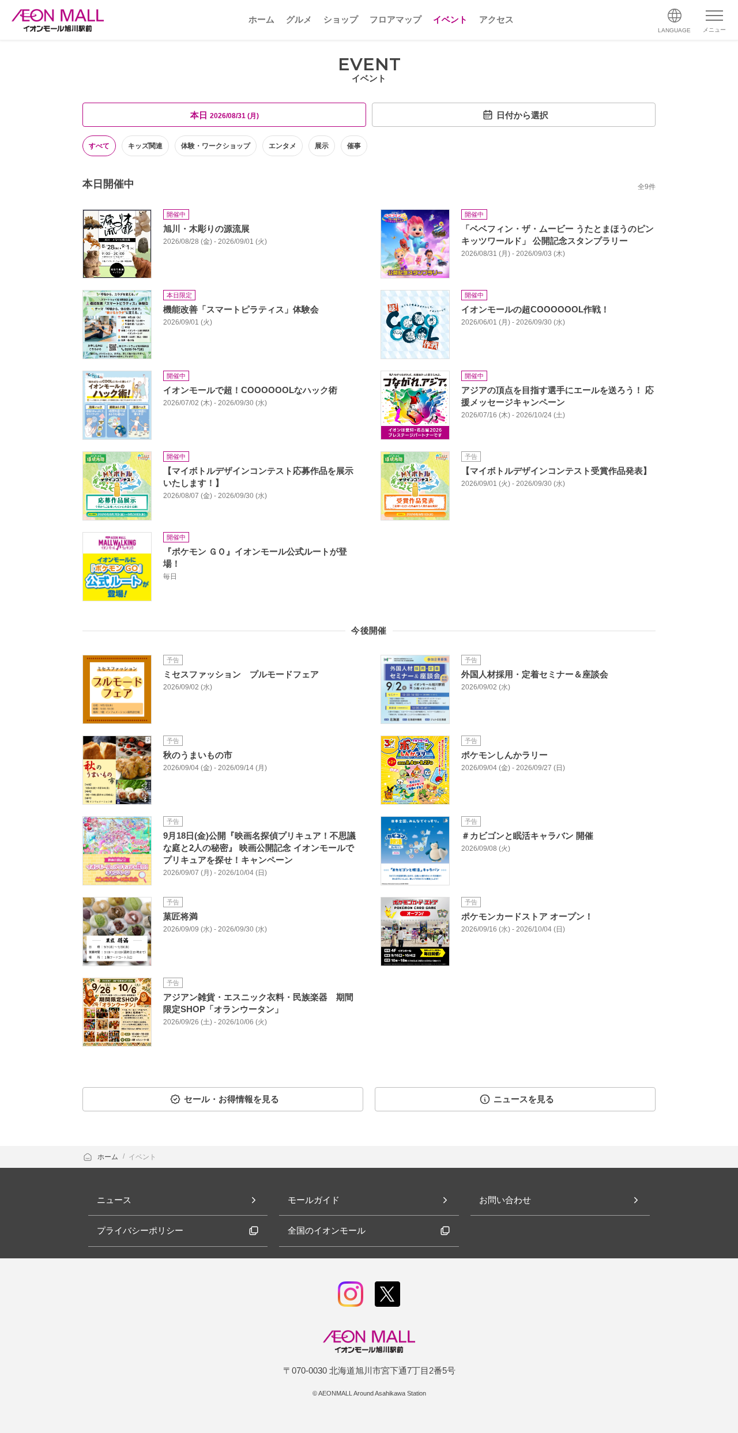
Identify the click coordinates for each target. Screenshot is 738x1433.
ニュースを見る (524, 1099)
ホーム (108, 1157)
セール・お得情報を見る (231, 1099)
